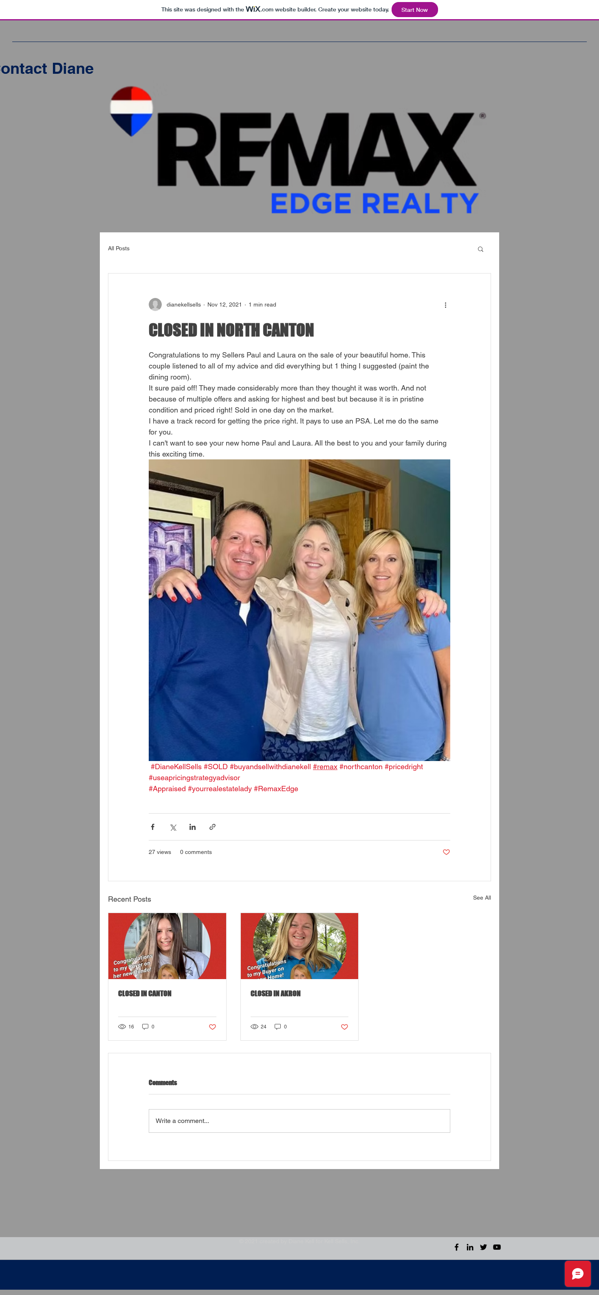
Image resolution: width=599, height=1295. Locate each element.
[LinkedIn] (470, 1247)
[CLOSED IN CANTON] (167, 946)
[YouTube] (497, 1247)
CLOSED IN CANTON (145, 993)
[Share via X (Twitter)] (172, 827)
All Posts (119, 248)
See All (482, 897)
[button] (480, 248)
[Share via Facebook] (152, 827)
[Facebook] (456, 1247)
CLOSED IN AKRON (276, 993)
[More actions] (445, 304)
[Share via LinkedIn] (192, 827)
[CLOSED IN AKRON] (300, 946)
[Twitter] (483, 1247)
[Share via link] (212, 827)
